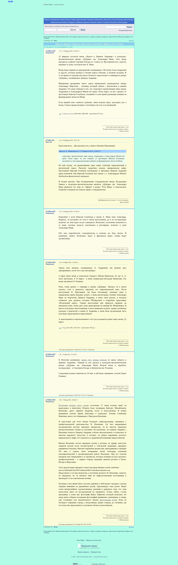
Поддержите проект (89, 546)
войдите (58, 26)
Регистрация (122, 22)
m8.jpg (64, 328)
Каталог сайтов (96, 22)
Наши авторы (81, 19)
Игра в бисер (65, 19)
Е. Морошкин (51, 52)
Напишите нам (96, 552)
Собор (73, 19)
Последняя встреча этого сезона (74, 405)
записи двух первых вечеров (94, 360)
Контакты (114, 22)
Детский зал (128, 19)
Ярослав (49, 142)
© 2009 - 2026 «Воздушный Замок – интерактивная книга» (89, 557)
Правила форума (83, 552)
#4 (60, 262)
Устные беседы (117, 19)
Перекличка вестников (59, 22)
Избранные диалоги (83, 22)
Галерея (90, 19)
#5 (60, 354)
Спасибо (106, 22)
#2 (60, 140)
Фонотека (107, 19)
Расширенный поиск (125, 30)
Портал (47, 19)
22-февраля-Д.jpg (67, 113)
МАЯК (10, 1)
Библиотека (98, 19)
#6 (60, 400)
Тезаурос (71, 22)
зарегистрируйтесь (71, 26)
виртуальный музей (108, 500)
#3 (60, 211)
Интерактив (55, 19)
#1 (60, 51)
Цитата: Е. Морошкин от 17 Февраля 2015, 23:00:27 (80, 151)
